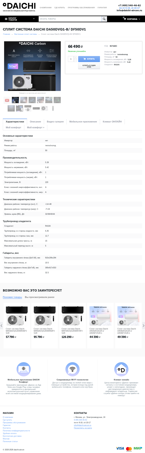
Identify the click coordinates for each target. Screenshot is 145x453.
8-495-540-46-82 (80, 420)
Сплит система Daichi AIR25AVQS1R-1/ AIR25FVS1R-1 (98, 331)
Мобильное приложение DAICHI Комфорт (24, 381)
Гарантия (6, 425)
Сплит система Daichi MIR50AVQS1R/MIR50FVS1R (44, 331)
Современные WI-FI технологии (72, 380)
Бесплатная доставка (12, 436)
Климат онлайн (121, 380)
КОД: (106, 46)
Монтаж (6, 439)
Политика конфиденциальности (16, 431)
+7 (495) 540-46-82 (129, 5)
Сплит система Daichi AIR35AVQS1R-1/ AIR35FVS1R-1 (126, 331)
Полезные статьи (10, 441)
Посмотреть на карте (83, 428)
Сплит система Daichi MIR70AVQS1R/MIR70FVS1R (72, 331)
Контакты (7, 428)
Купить (91, 59)
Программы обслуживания (14, 423)
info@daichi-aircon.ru (129, 10)
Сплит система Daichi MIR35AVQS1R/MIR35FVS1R (16, 331)
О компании (8, 417)
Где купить (7, 420)
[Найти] (104, 19)
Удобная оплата (9, 433)
